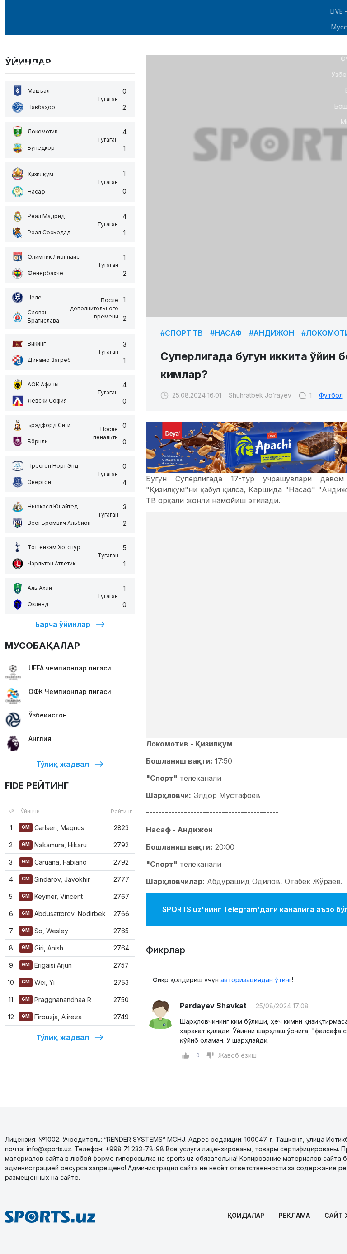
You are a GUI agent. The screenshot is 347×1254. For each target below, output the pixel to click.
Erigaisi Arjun (47, 965)
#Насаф (226, 332)
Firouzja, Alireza (52, 1017)
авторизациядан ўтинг (256, 979)
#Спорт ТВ (181, 332)
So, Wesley (45, 931)
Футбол (331, 395)
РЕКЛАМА (294, 1215)
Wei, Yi (38, 982)
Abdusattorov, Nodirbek (64, 913)
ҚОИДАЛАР (245, 1215)
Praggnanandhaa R (56, 999)
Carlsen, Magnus (53, 827)
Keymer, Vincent (52, 896)
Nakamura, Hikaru (54, 845)
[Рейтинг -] (210, 1055)
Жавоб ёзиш (237, 1055)
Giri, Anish (42, 948)
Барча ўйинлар (62, 624)
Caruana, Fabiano (54, 862)
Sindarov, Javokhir (56, 879)
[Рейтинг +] (185, 1055)
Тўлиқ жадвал (62, 764)
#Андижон (271, 332)
